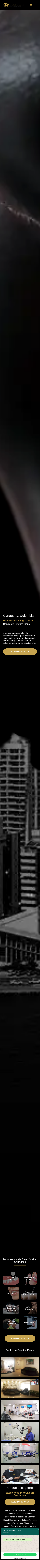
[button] (31, 5)
